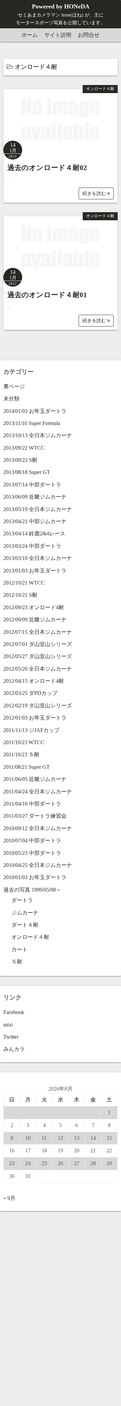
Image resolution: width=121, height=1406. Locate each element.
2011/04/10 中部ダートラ (32, 804)
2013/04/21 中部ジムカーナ (35, 521)
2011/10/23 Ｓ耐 (21, 754)
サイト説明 (57, 35)
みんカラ (14, 1049)
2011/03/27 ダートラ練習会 (35, 816)
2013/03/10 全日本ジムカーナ (37, 558)
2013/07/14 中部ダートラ (32, 484)
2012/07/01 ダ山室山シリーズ (37, 644)
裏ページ (14, 386)
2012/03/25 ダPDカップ (30, 693)
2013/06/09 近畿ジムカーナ (35, 497)
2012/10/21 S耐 (20, 595)
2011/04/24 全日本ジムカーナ (37, 791)
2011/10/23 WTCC (23, 742)
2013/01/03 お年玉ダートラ (35, 570)
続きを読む (94, 193)
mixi (8, 1025)
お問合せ (88, 35)
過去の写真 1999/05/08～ (32, 890)
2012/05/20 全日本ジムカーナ (37, 669)
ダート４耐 (24, 925)
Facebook (13, 1012)
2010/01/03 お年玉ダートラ (35, 877)
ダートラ (22, 900)
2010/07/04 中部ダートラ (32, 840)
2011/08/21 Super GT (26, 767)
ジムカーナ (24, 913)
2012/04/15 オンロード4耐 (33, 681)
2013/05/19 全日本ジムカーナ (37, 509)
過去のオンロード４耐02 (47, 168)
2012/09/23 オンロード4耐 (33, 607)
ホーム (30, 35)
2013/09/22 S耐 (20, 460)
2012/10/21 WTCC (24, 583)
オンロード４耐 (100, 88)
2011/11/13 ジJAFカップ (31, 730)
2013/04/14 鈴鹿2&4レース (34, 533)
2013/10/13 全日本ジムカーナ (37, 435)
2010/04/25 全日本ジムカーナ (37, 865)
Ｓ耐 (16, 961)
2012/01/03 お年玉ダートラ (35, 718)
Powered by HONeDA (60, 6)
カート (19, 949)
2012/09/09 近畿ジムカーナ (35, 619)
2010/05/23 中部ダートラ (32, 853)
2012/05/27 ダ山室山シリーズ (37, 656)
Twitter (10, 1037)
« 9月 (9, 1198)
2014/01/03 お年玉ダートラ (35, 411)
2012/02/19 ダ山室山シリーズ (37, 705)
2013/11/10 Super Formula (31, 423)
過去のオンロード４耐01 (47, 295)
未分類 (11, 398)
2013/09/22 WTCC (24, 448)
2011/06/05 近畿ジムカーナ (35, 779)
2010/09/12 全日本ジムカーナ (37, 828)
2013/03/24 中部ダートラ (32, 546)
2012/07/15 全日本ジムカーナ (37, 632)
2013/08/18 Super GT (26, 472)
